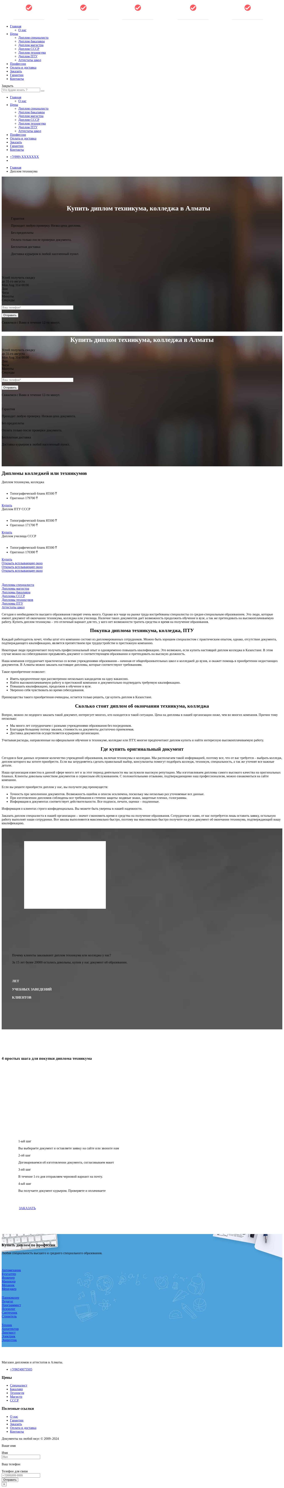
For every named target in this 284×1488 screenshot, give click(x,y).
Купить (7, 505)
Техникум (17, 1393)
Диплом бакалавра (31, 41)
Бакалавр (16, 1389)
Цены (14, 34)
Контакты (17, 78)
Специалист (18, 1385)
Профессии (18, 64)
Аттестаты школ (29, 60)
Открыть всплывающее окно (22, 563)
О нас (22, 30)
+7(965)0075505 (21, 1369)
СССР (14, 1400)
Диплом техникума (32, 52)
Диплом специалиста (33, 37)
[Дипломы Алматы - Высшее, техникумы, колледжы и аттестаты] (83, 19)
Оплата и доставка (23, 67)
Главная (15, 26)
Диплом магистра (30, 45)
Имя (5, 1453)
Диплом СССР (28, 49)
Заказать (16, 71)
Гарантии (16, 75)
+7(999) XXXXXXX (24, 156)
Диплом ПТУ (27, 56)
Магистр (16, 1396)
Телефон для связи (15, 1471)
